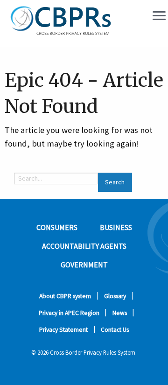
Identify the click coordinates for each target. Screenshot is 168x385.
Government (84, 264)
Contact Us (115, 330)
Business (116, 227)
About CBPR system (65, 296)
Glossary (115, 296)
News (119, 313)
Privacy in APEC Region (69, 313)
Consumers (56, 227)
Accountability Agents (84, 246)
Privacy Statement (63, 330)
